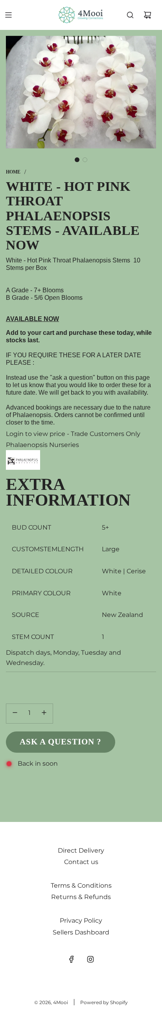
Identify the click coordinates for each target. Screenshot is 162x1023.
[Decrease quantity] (15, 713)
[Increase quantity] (44, 713)
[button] (77, 159)
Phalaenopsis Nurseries (42, 445)
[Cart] (147, 15)
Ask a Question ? (60, 741)
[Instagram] (90, 959)
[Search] (130, 15)
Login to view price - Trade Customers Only (73, 434)
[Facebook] (71, 959)
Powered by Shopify (104, 1002)
